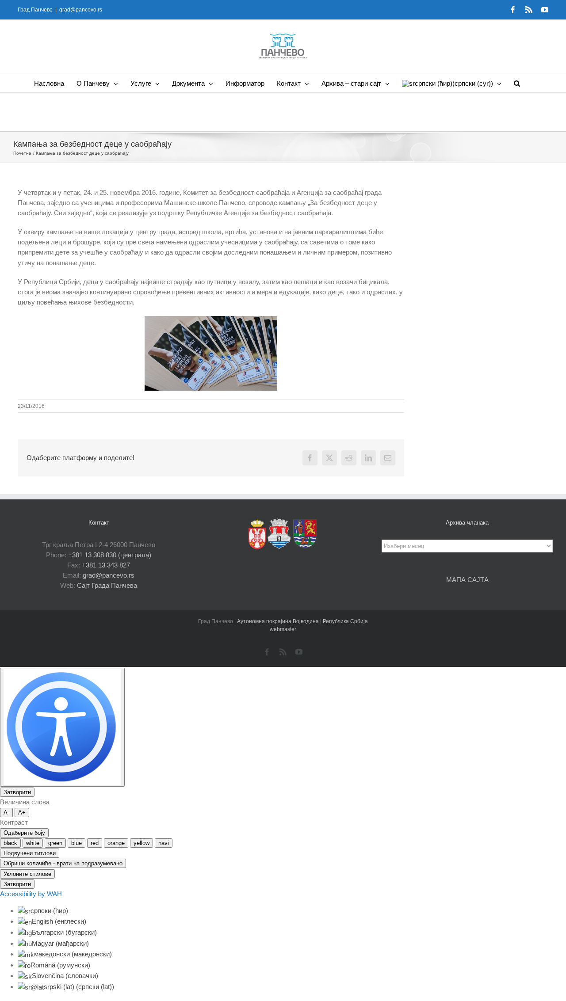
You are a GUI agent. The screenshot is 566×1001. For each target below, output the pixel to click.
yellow (141, 843)
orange (116, 843)
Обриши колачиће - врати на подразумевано (63, 863)
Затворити (17, 792)
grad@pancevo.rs (80, 10)
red (95, 843)
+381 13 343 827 (106, 565)
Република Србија (345, 621)
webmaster (283, 629)
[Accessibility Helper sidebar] (62, 727)
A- (6, 812)
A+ (22, 812)
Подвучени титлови (30, 853)
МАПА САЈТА (467, 579)
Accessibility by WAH (31, 894)
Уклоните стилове (27, 874)
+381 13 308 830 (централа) (109, 555)
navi (163, 843)
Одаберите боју (24, 833)
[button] (517, 82)
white (32, 843)
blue (76, 843)
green (55, 843)
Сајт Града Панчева (107, 585)
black (10, 843)
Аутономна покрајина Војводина (278, 621)
